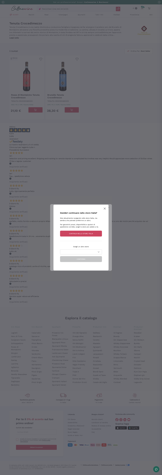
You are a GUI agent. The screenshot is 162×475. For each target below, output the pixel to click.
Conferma (81, 259)
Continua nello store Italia (81, 233)
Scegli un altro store (81, 246)
